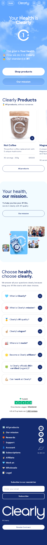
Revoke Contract (23, 527)
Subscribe (23, 496)
